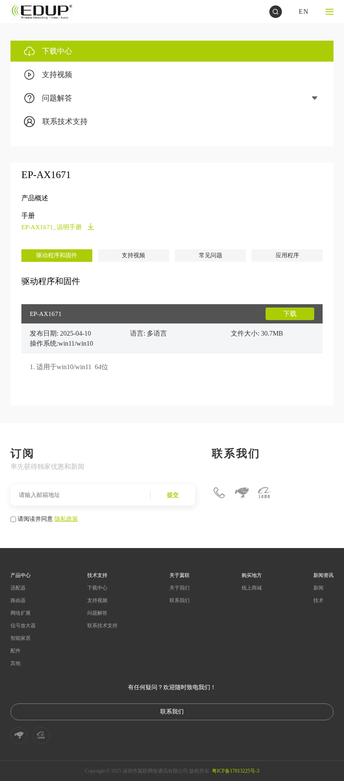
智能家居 (20, 638)
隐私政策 (66, 518)
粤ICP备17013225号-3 (235, 771)
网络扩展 (20, 613)
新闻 (318, 588)
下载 (290, 313)
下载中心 (97, 588)
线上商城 (252, 588)
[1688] (264, 493)
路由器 (18, 600)
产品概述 (34, 198)
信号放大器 (23, 625)
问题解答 (97, 613)
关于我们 (179, 588)
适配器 (18, 588)
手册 (28, 215)
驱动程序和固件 (56, 255)
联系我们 (179, 600)
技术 (318, 600)
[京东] (242, 493)
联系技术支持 (102, 625)
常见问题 (210, 255)
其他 (15, 663)
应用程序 (287, 255)
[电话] (219, 493)
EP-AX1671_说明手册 (52, 227)
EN (304, 11)
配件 (15, 651)
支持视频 (133, 255)
